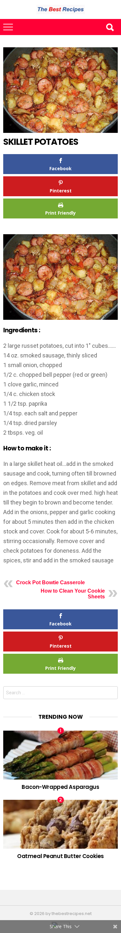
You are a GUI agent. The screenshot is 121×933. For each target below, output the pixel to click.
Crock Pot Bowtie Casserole (50, 582)
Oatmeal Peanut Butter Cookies (60, 856)
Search (110, 27)
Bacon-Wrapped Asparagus (60, 787)
